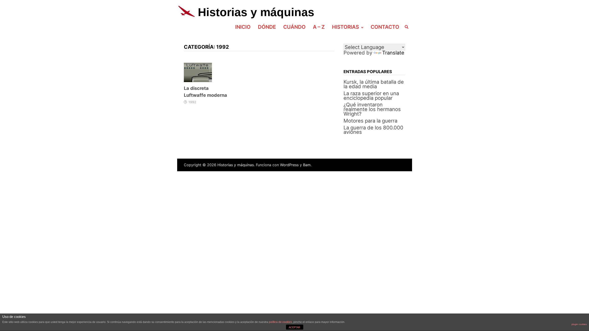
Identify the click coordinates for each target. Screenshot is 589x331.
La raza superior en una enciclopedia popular (371, 95)
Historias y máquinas (256, 12)
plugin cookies (579, 324)
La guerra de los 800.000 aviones (373, 130)
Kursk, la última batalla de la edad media (374, 84)
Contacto (385, 27)
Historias (345, 27)
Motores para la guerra (370, 121)
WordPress (289, 165)
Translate (393, 53)
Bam (307, 165)
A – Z (319, 27)
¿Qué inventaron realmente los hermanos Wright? (372, 109)
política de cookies (280, 322)
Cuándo (294, 27)
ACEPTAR (294, 327)
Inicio (243, 27)
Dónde (267, 27)
